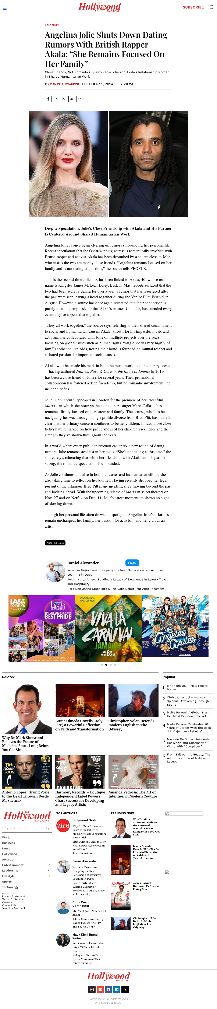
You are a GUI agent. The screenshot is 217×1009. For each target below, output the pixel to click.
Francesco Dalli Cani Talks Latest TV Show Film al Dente (87, 947)
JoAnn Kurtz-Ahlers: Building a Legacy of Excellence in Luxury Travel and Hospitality (117, 582)
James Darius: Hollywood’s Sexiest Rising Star (146, 886)
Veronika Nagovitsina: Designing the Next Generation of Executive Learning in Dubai (115, 572)
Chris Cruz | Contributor (80, 904)
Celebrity (52, 25)
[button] (212, 7)
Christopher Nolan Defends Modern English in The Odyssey (131, 725)
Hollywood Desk (84, 820)
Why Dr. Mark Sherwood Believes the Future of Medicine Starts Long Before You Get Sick (26, 744)
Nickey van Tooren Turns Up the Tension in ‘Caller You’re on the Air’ (87, 959)
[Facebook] (108, 989)
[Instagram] (92, 989)
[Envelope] (100, 989)
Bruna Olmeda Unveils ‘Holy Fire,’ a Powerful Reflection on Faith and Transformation (79, 725)
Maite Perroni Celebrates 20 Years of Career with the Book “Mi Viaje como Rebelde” (189, 727)
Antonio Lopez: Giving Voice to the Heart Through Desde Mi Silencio (25, 796)
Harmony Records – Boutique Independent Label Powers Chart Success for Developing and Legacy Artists (80, 798)
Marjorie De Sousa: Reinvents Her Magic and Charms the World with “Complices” (188, 742)
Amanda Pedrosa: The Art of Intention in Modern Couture (132, 794)
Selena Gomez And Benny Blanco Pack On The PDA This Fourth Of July (87, 923)
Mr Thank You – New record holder (89, 913)
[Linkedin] (116, 989)
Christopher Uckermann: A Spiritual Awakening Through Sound (188, 701)
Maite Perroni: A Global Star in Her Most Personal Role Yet (189, 714)
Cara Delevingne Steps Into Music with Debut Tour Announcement (115, 588)
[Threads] (125, 989)
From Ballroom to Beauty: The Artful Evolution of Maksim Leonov (188, 758)
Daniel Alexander (64, 84)
